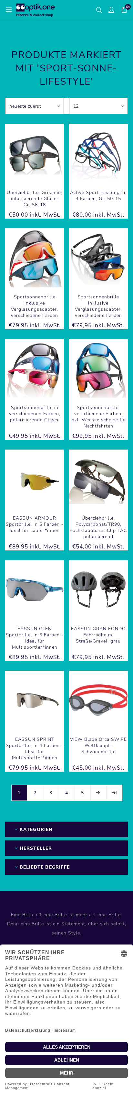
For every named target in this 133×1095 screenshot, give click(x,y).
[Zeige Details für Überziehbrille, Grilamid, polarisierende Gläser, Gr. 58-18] (34, 153)
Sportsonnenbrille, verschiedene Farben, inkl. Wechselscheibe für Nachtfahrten (98, 416)
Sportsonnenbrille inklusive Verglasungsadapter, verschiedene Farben (34, 306)
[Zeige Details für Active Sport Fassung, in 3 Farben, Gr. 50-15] (98, 153)
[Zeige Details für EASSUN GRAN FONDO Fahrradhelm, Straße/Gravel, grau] (98, 589)
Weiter (98, 792)
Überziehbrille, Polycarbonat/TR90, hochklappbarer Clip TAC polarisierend (98, 527)
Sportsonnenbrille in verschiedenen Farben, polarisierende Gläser (34, 413)
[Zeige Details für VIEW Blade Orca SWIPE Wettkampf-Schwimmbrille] (98, 700)
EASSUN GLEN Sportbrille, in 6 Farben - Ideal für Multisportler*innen (35, 638)
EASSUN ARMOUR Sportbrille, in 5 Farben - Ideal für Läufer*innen (35, 524)
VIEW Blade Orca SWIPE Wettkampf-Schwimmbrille (98, 745)
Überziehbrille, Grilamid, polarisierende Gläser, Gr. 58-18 (34, 198)
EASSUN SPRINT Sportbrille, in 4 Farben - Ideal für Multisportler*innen (35, 748)
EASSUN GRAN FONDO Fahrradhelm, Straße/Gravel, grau (98, 635)
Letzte (114, 792)
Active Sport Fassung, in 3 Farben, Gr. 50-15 (98, 195)
